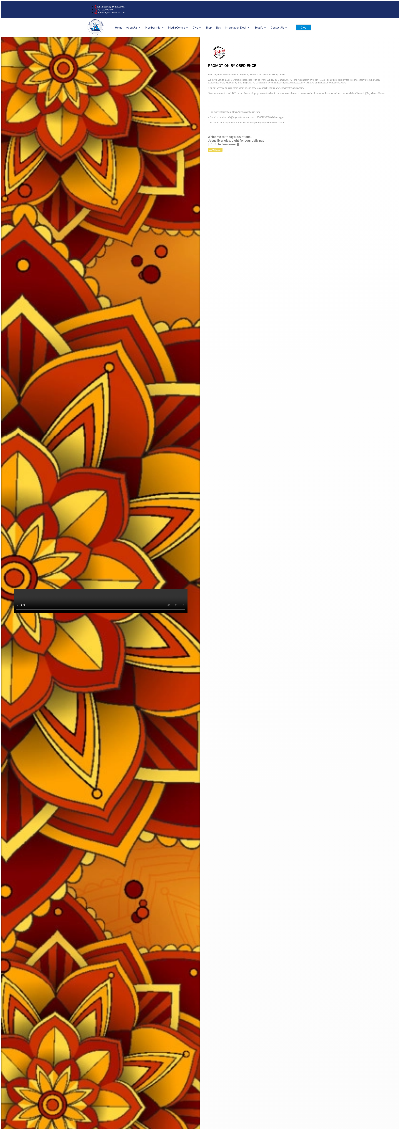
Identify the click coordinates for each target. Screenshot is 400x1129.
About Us (131, 27)
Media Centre (176, 27)
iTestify (258, 27)
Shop (209, 27)
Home (118, 27)
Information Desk (235, 27)
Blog (218, 27)
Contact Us (277, 27)
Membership (152, 27)
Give (195, 27)
